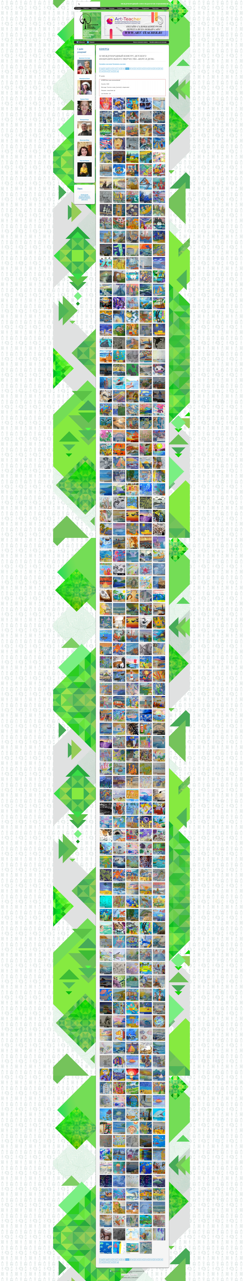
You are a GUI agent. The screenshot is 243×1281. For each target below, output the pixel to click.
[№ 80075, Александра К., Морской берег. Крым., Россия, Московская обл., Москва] (106, 1027)
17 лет (101, 71)
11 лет (136, 68)
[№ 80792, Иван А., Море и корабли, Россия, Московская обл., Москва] (106, 787)
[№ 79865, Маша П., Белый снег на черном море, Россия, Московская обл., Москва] (132, 149)
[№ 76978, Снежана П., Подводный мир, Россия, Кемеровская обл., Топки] (146, 854)
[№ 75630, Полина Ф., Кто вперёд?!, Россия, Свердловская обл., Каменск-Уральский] (132, 1053)
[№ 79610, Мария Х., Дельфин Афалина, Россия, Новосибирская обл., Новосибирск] (159, 1120)
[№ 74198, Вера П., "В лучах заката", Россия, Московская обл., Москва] (106, 734)
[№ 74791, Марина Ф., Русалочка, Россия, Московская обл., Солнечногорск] (132, 907)
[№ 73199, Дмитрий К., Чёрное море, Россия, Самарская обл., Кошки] (159, 1040)
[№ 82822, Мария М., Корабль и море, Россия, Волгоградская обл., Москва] (146, 628)
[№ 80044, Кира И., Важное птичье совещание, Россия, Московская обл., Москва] (146, 375)
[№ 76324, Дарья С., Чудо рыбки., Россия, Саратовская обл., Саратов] (159, 1093)
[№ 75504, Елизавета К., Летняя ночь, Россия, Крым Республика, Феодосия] (146, 708)
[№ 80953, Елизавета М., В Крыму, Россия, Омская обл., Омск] (132, 162)
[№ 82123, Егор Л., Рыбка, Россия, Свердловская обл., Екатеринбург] (132, 362)
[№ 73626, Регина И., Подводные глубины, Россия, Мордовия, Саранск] (106, 508)
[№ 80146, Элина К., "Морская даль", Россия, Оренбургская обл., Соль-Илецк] (106, 335)
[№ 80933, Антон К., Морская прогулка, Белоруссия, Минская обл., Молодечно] (159, 335)
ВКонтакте (82, 42)
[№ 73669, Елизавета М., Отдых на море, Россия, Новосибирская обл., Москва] (132, 1093)
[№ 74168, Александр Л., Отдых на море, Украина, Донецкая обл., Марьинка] (159, 1160)
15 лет (156, 68)
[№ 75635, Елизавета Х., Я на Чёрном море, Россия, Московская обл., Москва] (132, 801)
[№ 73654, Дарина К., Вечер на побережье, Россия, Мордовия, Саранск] (132, 255)
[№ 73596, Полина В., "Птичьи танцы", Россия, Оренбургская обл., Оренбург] (159, 1226)
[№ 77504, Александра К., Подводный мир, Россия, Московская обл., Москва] (106, 894)
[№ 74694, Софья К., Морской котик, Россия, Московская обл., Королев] (146, 428)
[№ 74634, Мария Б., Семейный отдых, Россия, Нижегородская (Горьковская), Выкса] (119, 1080)
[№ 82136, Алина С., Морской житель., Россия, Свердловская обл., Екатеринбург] (132, 654)
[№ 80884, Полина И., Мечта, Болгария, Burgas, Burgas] (106, 588)
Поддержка (145, 8)
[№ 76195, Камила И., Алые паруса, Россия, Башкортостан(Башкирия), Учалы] (146, 641)
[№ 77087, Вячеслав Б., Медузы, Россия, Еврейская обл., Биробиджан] (132, 375)
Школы (127, 8)
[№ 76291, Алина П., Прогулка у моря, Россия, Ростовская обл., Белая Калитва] (119, 136)
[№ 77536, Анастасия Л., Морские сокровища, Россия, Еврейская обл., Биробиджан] (159, 242)
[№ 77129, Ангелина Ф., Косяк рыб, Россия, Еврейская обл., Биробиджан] (146, 508)
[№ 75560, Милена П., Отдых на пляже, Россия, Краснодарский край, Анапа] (106, 1133)
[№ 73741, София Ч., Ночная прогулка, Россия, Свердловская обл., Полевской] (119, 801)
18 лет (106, 71)
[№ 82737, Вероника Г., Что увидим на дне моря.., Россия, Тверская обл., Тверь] (146, 455)
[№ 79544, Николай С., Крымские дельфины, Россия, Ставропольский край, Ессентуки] (106, 987)
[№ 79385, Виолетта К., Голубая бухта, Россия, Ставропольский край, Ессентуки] (106, 255)
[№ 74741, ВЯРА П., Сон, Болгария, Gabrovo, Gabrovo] (132, 109)
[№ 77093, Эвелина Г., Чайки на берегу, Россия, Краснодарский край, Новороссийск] (132, 1213)
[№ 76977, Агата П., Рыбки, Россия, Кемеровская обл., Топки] (106, 1053)
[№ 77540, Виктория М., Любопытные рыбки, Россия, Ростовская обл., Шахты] (106, 309)
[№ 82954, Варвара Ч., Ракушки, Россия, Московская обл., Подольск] (132, 216)
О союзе (78, 8)
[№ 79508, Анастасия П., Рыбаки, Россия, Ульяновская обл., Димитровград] (146, 402)
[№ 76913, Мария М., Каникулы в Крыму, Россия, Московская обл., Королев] (159, 867)
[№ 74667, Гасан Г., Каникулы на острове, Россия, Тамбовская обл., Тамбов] (132, 920)
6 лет (114, 68)
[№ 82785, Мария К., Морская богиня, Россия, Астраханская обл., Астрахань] (119, 295)
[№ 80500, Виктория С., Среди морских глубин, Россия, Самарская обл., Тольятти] (146, 774)
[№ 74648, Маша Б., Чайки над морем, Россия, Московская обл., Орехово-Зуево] (132, 415)
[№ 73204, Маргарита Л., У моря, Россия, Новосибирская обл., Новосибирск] (106, 229)
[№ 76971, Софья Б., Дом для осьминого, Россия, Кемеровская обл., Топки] (106, 1107)
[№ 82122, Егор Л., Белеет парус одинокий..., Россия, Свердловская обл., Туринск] (159, 269)
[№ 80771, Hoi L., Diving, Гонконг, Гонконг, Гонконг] (159, 162)
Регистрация (133, 1274)
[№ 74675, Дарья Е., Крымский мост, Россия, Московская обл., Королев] (119, 708)
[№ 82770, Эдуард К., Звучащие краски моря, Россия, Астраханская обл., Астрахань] (106, 561)
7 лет (118, 68)
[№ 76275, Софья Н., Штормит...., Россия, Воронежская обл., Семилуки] (146, 1080)
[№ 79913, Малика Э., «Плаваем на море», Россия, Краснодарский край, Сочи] (146, 482)
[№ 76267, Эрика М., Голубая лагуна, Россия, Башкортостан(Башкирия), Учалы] (119, 1133)
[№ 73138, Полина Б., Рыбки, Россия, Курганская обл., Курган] (106, 1253)
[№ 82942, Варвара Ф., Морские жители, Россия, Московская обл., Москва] (132, 1253)
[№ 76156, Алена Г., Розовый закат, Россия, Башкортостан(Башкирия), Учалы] (146, 1027)
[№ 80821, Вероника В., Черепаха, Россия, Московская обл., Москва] (119, 335)
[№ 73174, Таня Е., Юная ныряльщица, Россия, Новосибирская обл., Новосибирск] (146, 907)
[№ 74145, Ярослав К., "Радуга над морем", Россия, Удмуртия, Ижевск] (132, 1107)
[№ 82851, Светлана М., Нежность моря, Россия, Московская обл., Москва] (146, 1253)
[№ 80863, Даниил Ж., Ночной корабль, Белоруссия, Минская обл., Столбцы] (106, 216)
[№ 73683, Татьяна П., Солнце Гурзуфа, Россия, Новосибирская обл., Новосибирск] (119, 1213)
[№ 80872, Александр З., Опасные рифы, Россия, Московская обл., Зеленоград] (119, 867)
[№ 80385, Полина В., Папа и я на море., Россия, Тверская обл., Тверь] (146, 1120)
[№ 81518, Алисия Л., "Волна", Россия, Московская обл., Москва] (146, 801)
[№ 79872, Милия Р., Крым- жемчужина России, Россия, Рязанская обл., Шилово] (119, 987)
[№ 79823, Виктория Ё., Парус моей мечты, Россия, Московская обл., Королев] (106, 1226)
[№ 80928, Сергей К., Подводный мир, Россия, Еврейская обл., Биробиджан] (106, 801)
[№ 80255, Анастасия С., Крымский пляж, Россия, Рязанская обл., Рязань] (146, 920)
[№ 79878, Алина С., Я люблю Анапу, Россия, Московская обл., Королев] (159, 761)
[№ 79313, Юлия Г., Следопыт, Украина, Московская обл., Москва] (132, 1040)
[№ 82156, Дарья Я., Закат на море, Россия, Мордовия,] (132, 1067)
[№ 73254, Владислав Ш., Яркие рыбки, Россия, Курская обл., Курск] (159, 1147)
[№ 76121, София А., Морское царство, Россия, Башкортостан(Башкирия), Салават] (119, 748)
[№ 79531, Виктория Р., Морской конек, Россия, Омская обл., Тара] (119, 814)
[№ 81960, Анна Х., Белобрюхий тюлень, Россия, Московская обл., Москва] (106, 349)
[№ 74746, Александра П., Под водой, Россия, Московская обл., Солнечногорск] (146, 814)
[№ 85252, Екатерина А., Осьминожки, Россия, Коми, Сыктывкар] (119, 881)
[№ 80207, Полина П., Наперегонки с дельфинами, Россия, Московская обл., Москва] (119, 894)
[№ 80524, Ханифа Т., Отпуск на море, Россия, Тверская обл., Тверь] (119, 548)
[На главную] (88, 37)
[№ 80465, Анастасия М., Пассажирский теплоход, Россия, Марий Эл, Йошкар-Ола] (119, 535)
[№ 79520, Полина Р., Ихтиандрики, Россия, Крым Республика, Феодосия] (119, 947)
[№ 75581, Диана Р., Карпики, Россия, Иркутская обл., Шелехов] (159, 176)
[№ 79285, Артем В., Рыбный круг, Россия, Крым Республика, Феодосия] (119, 216)
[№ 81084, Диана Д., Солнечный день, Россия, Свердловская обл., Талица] (146, 974)
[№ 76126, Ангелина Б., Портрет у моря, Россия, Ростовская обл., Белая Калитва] (159, 468)
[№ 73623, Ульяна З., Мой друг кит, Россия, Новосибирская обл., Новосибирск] (132, 934)
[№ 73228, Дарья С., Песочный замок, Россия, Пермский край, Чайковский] (106, 362)
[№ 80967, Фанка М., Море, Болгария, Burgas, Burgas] (146, 681)
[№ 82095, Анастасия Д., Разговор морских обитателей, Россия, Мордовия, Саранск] (159, 960)
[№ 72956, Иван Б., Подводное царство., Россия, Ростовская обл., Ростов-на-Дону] (146, 761)
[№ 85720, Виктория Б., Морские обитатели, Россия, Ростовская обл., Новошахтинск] (132, 867)
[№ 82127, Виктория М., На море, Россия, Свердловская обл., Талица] (159, 1133)
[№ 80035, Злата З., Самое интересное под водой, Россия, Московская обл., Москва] (146, 322)
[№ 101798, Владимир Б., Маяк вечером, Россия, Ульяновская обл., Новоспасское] (132, 681)
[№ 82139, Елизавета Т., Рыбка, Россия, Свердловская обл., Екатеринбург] (146, 654)
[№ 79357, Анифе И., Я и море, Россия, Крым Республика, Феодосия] (119, 827)
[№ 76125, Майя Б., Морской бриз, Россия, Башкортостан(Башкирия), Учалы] (119, 1053)
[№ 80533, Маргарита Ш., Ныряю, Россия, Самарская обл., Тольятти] (106, 761)
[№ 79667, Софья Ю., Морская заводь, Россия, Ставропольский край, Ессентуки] (106, 1014)
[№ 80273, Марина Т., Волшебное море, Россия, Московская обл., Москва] (146, 282)
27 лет (111, 71)
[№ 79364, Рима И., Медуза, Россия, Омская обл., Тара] (119, 402)
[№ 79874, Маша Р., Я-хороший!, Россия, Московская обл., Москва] (106, 934)
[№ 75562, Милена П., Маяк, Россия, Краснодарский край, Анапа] (146, 734)
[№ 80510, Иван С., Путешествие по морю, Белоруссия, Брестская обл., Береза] (159, 309)
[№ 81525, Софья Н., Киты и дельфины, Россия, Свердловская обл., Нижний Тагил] (132, 468)
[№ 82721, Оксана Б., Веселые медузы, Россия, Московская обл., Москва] (146, 827)
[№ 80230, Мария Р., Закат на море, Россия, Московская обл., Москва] (132, 402)
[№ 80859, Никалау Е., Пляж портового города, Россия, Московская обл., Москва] (159, 774)
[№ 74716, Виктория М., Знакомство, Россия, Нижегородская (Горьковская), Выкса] (119, 1014)
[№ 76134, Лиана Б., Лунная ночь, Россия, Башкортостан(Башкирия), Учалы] (119, 1120)
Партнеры (155, 8)
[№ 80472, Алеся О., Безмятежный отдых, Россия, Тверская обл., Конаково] (159, 934)
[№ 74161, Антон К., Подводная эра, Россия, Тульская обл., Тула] (119, 1240)
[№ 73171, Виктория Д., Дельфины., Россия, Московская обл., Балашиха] (106, 1040)
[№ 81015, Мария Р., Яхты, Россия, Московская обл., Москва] (146, 1000)
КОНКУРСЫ (104, 48)
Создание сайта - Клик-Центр (129, 1277)
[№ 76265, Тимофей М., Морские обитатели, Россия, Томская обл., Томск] (119, 1253)
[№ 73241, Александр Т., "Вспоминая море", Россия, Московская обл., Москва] (146, 229)
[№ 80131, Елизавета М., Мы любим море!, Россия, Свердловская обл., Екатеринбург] (132, 881)
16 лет (161, 68)
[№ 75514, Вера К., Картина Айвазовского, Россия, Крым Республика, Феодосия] (146, 748)
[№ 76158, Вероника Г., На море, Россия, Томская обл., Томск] (132, 947)
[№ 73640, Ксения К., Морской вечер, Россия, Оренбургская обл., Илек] (132, 1080)
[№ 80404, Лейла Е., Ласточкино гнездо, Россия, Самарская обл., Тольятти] (106, 242)
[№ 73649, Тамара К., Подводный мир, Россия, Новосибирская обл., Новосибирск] (146, 881)
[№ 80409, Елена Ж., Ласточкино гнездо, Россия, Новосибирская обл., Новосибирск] (119, 242)
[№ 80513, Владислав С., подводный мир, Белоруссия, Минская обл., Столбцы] (106, 202)
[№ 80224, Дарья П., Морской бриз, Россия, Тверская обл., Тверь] (146, 269)
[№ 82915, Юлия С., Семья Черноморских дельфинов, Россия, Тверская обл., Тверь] (159, 255)
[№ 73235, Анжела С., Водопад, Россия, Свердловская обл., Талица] (119, 1187)
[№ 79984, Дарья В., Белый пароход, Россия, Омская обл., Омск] (119, 482)
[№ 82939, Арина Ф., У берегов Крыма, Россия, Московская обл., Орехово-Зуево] (132, 721)
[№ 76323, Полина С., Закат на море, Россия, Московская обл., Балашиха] (146, 349)
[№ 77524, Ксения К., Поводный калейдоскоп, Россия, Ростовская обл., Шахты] (146, 176)
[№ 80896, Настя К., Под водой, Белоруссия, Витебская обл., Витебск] (106, 1187)
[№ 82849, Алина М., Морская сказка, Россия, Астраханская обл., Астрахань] (159, 974)
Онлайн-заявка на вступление (158, 42)
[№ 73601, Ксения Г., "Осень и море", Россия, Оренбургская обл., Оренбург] (106, 176)
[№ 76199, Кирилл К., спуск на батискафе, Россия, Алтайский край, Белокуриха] (159, 654)
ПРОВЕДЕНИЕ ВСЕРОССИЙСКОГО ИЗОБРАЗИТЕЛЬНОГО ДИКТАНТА (84, 197)
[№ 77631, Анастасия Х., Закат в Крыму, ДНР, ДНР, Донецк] (146, 162)
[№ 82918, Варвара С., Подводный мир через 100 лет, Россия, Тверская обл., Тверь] (119, 455)
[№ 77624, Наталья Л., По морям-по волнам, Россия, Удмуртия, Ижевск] (106, 1093)
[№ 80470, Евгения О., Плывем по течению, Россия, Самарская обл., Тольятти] (106, 1067)
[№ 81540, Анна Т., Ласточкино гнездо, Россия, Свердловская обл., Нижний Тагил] (159, 588)
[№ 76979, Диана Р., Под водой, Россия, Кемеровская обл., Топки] (119, 854)
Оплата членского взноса (140, 42)
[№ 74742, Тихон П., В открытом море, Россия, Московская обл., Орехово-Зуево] (132, 202)
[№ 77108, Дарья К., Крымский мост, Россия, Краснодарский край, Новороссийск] (146, 122)
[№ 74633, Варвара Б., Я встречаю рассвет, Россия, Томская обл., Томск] (132, 1240)
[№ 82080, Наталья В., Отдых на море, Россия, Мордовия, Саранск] (132, 814)
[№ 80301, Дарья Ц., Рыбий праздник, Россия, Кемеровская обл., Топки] (106, 1147)
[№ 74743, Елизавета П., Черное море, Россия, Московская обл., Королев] (132, 987)
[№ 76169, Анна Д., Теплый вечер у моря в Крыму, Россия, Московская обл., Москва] (119, 189)
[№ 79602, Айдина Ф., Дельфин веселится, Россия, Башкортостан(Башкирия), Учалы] (132, 1200)
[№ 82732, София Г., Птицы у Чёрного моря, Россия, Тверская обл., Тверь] (132, 535)
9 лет (127, 68)
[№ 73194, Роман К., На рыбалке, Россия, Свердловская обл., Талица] (106, 641)
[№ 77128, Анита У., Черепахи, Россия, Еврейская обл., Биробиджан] (106, 881)
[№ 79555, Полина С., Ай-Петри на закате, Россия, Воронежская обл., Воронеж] (146, 388)
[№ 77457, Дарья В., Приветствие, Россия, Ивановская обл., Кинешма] (159, 881)
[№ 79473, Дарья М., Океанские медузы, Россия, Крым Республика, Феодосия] (159, 575)
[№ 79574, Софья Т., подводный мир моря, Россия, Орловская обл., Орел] (119, 920)
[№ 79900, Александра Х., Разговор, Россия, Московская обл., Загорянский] (146, 202)
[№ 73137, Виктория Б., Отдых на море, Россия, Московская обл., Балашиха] (146, 894)
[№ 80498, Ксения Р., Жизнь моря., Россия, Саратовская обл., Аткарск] (159, 388)
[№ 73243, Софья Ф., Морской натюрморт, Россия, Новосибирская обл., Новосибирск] (146, 987)
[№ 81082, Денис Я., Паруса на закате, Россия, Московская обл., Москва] (132, 960)
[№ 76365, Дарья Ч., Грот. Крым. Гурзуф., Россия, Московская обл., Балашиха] (119, 841)
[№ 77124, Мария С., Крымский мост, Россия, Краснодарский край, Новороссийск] (119, 442)
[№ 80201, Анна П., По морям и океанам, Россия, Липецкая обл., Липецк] (106, 774)
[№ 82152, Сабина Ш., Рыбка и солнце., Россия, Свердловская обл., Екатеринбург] (146, 601)
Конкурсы (94, 8)
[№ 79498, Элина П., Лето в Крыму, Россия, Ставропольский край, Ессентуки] (146, 1147)
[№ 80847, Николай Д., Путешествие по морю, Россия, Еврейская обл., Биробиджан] (159, 122)
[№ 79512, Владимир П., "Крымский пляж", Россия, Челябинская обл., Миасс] (119, 375)
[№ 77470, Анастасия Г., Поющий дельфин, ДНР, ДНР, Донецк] (106, 867)
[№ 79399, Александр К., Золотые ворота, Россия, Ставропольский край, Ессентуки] (159, 402)
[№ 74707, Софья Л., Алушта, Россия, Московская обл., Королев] (146, 694)
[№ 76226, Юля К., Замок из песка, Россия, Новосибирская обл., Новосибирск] (132, 189)
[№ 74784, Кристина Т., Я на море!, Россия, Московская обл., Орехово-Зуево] (106, 575)
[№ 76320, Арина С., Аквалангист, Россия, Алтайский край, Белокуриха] (106, 1213)
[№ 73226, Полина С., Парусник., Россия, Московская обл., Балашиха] (159, 615)
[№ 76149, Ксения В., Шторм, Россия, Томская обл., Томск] (132, 615)
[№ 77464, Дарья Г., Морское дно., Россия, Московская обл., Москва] (132, 335)
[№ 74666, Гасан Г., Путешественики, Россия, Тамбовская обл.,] (132, 482)
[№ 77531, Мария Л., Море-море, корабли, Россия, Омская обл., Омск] (159, 442)
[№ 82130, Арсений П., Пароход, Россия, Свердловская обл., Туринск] (159, 548)
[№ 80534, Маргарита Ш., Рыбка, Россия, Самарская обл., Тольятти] (132, 1147)
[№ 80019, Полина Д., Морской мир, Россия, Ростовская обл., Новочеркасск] (159, 189)
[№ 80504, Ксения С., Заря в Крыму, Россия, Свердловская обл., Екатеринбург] (106, 388)
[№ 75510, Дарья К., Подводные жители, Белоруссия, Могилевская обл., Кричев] (146, 1173)
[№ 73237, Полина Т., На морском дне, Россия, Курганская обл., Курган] (159, 920)
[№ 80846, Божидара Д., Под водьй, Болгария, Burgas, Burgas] (132, 841)
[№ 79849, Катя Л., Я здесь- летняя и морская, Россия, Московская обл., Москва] (132, 1133)
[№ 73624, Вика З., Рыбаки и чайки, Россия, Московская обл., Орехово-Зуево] (106, 654)
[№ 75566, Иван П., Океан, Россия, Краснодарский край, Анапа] (159, 1027)
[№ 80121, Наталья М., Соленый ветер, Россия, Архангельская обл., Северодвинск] (146, 947)
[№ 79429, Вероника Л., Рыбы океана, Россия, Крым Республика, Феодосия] (146, 1213)
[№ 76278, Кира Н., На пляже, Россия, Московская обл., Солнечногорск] (159, 601)
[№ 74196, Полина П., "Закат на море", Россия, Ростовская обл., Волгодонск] (146, 415)
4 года (106, 68)
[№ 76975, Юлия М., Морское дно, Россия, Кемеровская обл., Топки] (132, 1187)
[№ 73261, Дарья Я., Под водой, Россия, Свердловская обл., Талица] (146, 495)
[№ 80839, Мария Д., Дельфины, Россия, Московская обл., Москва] (159, 947)
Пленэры (103, 8)
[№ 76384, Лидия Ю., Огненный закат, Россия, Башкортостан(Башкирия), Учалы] (159, 668)
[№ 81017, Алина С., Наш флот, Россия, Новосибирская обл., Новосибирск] (146, 109)
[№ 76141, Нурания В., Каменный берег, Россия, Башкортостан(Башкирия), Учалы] (159, 1053)
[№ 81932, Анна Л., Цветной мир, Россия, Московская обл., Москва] (106, 269)
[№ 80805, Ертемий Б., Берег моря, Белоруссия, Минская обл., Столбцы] (119, 615)
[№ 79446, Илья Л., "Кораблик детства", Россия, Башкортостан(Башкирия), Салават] (119, 1040)
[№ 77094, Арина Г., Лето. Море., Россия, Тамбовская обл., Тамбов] (146, 1240)
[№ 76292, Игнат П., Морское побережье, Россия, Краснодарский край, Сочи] (106, 694)
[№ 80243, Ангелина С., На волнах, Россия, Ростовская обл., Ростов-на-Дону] (119, 109)
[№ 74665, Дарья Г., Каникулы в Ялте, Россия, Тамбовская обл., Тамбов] (119, 1000)
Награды (111, 8)
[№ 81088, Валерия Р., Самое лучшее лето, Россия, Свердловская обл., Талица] (146, 668)
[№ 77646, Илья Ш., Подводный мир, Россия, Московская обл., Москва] (106, 615)
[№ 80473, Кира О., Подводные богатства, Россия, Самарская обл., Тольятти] (119, 907)
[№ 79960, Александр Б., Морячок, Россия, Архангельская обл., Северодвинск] (119, 149)
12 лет (141, 68)
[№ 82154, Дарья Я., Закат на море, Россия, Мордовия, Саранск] (159, 1107)
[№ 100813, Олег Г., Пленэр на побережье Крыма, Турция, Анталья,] (106, 907)
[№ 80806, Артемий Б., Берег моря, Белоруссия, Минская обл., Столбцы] (159, 1213)
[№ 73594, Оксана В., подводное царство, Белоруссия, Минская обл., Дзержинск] (146, 867)
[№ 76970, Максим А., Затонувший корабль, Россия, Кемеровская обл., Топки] (159, 495)
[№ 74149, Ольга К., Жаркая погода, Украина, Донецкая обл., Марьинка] (159, 787)
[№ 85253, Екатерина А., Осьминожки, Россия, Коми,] (119, 654)
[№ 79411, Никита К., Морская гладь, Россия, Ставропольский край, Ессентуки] (132, 1173)
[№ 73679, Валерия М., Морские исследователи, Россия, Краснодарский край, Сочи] (106, 1080)
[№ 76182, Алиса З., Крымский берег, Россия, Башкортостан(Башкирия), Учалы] (106, 482)
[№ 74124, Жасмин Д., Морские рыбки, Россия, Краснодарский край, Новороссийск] (159, 282)
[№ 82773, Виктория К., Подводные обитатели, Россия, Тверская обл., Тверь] (132, 442)
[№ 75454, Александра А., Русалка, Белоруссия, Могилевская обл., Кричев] (106, 920)
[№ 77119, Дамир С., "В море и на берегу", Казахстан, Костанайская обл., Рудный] (132, 854)
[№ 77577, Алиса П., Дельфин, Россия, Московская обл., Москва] (106, 521)
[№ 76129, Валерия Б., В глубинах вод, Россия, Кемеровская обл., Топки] (132, 694)
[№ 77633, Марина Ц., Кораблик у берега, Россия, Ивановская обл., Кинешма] (119, 774)
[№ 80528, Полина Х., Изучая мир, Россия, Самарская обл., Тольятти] (106, 947)
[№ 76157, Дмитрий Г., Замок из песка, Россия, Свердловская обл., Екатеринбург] (159, 149)
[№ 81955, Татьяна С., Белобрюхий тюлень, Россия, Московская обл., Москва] (106, 1173)
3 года (101, 68)
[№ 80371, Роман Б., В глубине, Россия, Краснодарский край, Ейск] (146, 841)
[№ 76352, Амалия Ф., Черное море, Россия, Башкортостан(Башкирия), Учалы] (106, 495)
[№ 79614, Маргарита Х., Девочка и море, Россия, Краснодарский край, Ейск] (159, 375)
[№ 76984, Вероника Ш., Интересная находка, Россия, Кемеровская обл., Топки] (119, 1226)
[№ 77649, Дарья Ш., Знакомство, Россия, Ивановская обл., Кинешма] (146, 960)
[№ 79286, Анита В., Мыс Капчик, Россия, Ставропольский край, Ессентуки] (119, 162)
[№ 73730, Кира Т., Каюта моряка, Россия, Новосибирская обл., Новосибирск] (132, 176)
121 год (116, 71)
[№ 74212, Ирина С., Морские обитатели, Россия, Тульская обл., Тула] (132, 748)
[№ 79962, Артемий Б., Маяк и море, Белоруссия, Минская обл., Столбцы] (119, 521)
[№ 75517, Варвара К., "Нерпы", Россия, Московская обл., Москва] (106, 322)
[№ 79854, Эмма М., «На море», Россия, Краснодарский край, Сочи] (146, 787)
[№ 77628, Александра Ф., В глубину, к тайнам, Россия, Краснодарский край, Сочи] (159, 322)
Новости (86, 8)
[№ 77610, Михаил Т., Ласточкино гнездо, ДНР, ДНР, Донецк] (119, 415)
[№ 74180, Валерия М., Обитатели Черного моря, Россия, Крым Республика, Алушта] (119, 641)
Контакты (164, 8)
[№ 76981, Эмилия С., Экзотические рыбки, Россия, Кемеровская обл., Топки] (146, 1040)
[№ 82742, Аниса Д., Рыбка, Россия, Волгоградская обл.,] (106, 841)
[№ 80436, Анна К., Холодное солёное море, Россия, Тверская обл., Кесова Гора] (132, 787)
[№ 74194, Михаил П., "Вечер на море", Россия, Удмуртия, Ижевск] (146, 1160)
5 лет (110, 68)
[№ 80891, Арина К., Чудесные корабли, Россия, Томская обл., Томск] (106, 960)
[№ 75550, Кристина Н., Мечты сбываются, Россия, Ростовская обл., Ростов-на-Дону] (146, 149)
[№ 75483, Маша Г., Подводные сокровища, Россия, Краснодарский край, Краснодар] (119, 1147)
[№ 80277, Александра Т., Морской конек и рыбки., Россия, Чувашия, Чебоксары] (119, 561)
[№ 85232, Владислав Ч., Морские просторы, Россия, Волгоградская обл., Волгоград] (119, 694)
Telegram (91, 42)
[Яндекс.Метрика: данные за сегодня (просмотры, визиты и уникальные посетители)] (115, 1271)
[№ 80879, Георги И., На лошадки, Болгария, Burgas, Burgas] (119, 974)
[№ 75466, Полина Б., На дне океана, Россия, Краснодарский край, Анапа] (132, 575)
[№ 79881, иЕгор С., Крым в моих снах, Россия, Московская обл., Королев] (132, 761)
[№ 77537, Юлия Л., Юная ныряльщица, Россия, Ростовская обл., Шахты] (106, 109)
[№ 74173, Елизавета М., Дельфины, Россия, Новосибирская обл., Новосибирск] (159, 1187)
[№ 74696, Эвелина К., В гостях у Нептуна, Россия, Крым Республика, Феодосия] (159, 694)
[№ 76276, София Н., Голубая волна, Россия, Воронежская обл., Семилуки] (106, 974)
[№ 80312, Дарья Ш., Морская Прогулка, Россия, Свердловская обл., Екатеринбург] (159, 1080)
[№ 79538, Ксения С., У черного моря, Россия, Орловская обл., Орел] (159, 1000)
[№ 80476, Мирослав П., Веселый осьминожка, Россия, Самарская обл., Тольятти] (132, 588)
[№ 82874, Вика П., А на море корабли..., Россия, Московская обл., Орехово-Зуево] (159, 229)
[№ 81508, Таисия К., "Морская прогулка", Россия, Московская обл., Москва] (132, 668)
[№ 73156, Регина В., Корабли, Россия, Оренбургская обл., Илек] (119, 681)
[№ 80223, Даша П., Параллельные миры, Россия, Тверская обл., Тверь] (132, 309)
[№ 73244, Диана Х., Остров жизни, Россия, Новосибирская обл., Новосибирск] (159, 1200)
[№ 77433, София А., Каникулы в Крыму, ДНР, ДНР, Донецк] (146, 136)
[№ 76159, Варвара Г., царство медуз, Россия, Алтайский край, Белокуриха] (106, 827)
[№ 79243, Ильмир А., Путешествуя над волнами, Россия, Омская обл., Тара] (119, 761)
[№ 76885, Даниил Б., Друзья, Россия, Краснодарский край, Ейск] (106, 1240)
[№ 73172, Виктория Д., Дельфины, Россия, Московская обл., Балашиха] (132, 894)
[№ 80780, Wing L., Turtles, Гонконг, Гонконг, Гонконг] (132, 322)
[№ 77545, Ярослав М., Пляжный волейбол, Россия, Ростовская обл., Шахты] (119, 269)
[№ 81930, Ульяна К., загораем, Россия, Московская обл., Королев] (132, 601)
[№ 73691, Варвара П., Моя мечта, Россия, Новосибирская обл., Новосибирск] (119, 495)
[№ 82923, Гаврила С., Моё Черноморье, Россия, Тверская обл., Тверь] (132, 455)
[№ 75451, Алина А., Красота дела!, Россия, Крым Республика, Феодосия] (106, 708)
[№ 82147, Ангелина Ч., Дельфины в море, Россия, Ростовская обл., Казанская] (106, 428)
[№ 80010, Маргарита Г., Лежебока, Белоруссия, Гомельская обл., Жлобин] (159, 907)
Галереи (119, 8)
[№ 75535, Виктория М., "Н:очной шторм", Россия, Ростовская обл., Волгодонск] (146, 721)
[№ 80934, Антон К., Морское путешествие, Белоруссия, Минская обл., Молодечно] (146, 535)
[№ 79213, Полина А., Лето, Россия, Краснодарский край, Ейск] (146, 1067)
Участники (135, 8)
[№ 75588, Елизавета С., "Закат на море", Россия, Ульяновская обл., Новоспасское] (159, 894)
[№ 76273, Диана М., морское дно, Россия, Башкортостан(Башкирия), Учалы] (159, 641)
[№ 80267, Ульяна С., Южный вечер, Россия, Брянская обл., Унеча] (132, 1027)
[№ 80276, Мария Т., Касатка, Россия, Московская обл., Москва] (159, 349)
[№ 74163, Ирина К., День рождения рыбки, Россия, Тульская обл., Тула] (146, 1014)
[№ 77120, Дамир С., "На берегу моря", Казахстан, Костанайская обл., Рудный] (119, 1107)
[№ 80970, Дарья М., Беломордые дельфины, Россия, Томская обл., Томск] (159, 854)
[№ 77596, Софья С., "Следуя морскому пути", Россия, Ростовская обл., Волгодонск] (159, 455)
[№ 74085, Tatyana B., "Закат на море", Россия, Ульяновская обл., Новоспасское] (106, 748)
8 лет (123, 68)
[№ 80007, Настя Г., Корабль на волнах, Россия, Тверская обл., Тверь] (132, 269)
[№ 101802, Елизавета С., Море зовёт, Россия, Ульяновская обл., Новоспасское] (146, 521)
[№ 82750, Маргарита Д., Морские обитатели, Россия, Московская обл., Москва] (119, 309)
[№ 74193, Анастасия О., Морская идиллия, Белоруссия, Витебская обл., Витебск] (159, 415)
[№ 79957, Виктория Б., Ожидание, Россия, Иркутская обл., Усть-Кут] (132, 388)
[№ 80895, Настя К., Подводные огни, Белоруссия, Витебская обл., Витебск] (146, 1187)
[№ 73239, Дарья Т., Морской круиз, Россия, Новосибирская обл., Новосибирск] (119, 388)
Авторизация (125, 1274)
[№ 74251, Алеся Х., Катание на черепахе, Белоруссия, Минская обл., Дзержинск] (159, 428)
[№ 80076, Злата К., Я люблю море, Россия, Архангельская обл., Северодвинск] (132, 1014)
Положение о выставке (119, 64)
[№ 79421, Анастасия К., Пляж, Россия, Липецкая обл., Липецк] (119, 588)
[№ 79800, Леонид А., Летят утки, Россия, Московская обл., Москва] (146, 1226)
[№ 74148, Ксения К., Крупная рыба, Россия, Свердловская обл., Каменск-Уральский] (132, 242)
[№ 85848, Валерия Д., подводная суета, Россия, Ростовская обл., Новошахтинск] (106, 668)
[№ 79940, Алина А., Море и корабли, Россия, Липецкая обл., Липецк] (159, 362)
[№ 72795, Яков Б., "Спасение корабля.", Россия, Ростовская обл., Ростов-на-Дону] (159, 521)
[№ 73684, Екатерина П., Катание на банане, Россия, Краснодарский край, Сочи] (146, 216)
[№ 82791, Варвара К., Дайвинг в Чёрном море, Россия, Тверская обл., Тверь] (159, 708)
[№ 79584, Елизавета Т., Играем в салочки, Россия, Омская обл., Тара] (132, 1000)
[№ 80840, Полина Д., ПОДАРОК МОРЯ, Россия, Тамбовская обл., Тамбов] (159, 987)
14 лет (151, 68)
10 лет (132, 68)
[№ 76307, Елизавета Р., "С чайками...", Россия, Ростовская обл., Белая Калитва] (132, 349)
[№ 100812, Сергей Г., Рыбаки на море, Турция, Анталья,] (159, 561)
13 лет (146, 68)
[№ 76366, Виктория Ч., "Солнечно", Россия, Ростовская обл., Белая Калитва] (106, 162)
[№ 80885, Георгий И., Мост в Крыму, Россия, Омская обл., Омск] (106, 295)
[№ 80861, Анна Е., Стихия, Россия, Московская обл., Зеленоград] (146, 295)
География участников (105, 64)
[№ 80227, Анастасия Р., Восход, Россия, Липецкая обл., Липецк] (159, 109)
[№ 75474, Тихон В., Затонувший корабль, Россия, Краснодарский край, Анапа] (132, 1120)
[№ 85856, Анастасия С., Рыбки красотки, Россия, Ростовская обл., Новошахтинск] (106, 628)
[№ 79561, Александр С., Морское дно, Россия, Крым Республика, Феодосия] (106, 1120)
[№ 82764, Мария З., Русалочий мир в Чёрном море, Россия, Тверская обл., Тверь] (119, 1093)
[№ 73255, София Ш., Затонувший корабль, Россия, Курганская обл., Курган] (106, 1000)
